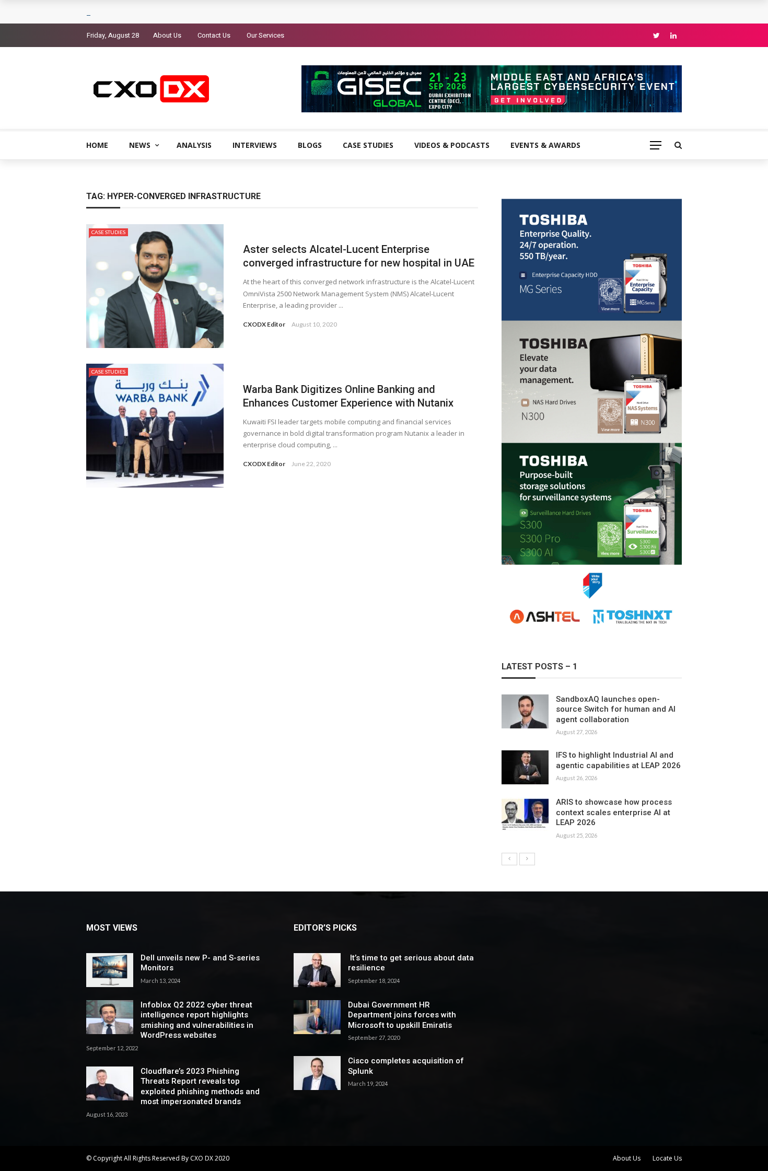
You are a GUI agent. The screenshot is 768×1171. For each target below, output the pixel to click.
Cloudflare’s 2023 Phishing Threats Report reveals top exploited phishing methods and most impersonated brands (200, 1086)
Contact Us (213, 35)
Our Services (265, 35)
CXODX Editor (264, 324)
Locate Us (667, 1158)
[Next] (527, 859)
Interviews (254, 145)
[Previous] (509, 859)
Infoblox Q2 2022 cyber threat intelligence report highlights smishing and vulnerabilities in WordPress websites (197, 1020)
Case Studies (368, 145)
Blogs (310, 145)
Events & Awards (545, 145)
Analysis (194, 145)
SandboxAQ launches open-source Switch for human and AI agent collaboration (616, 709)
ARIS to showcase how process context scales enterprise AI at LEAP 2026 (614, 812)
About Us (167, 35)
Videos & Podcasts (452, 145)
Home (97, 145)
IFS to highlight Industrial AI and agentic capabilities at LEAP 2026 (618, 760)
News (139, 145)
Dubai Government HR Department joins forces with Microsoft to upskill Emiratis (402, 1015)
